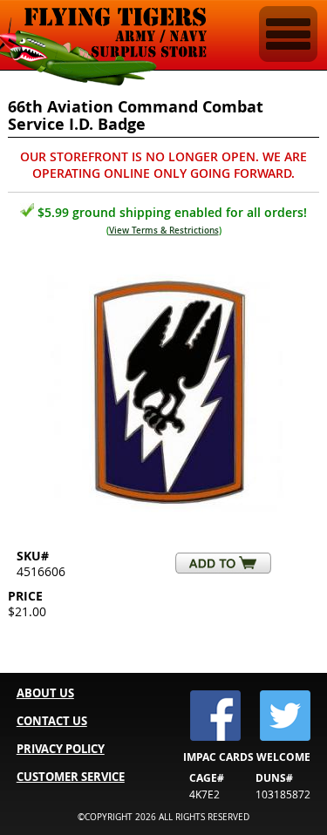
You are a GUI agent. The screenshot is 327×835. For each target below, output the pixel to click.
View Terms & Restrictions (164, 230)
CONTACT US (52, 721)
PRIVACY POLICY (61, 749)
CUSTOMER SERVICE (71, 776)
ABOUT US (45, 693)
